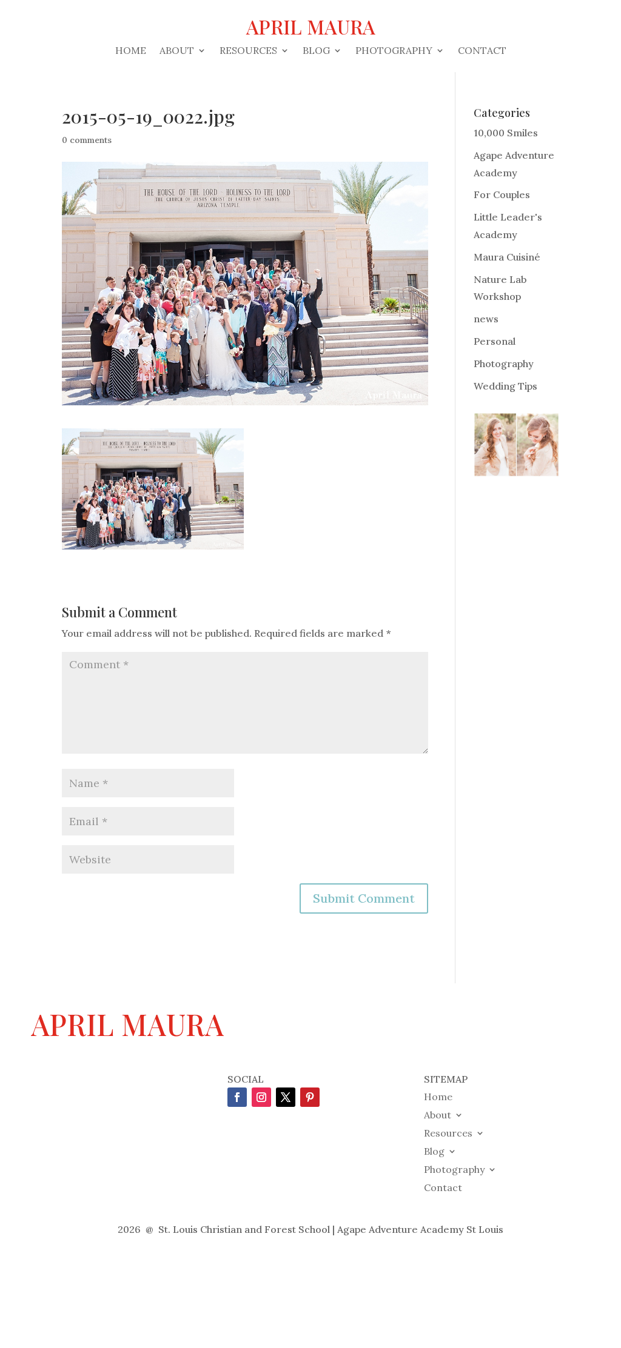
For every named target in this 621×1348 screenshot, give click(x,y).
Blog (316, 51)
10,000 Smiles (506, 133)
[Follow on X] (285, 1097)
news (486, 319)
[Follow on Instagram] (261, 1097)
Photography (393, 51)
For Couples (502, 194)
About (176, 51)
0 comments (87, 139)
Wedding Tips (505, 386)
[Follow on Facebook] (237, 1097)
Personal (494, 341)
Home (130, 51)
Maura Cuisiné (507, 257)
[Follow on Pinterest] (310, 1097)
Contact (482, 51)
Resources (248, 51)
